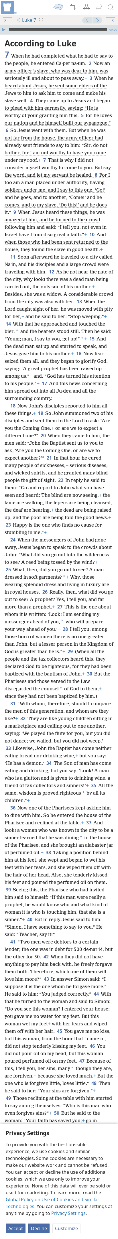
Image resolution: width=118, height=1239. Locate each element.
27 (60, 607)
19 (41, 413)
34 (49, 763)
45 (60, 1031)
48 (94, 1083)
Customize (66, 1228)
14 (9, 324)
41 (13, 942)
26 (45, 592)
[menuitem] (8, 7)
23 (9, 525)
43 (47, 979)
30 (90, 674)
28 (66, 629)
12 (52, 272)
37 (89, 823)
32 (23, 718)
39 (9, 890)
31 (13, 703)
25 (9, 569)
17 (45, 383)
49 (9, 1098)
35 (94, 785)
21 (50, 458)
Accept (15, 1228)
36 (13, 808)
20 (44, 435)
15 (92, 339)
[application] (59, 29)
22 (61, 480)
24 (13, 540)
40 (30, 919)
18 (13, 406)
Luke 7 (29, 20)
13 (80, 301)
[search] (110, 7)
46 (93, 1046)
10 (92, 234)
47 (82, 1061)
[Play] (3, 29)
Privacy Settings (68, 1213)
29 (71, 651)
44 (97, 994)
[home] (8, 7)
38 (49, 852)
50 (57, 1113)
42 (47, 957)
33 (9, 748)
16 (79, 353)
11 (13, 257)
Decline (39, 1228)
